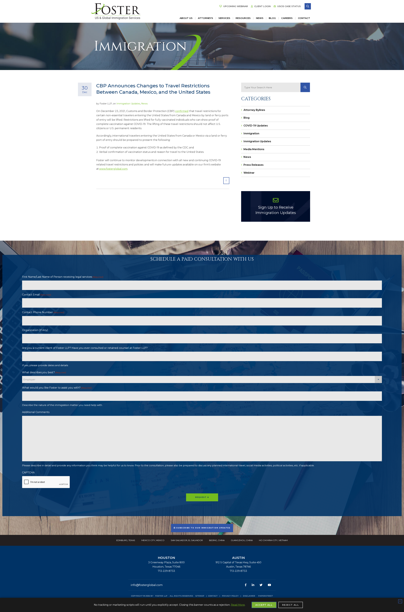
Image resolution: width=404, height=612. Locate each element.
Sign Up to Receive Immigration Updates (275, 210)
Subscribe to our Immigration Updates (202, 528)
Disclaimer (249, 596)
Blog (272, 18)
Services (224, 18)
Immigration (251, 133)
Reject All (290, 604)
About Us (186, 18)
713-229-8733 (166, 570)
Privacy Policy (230, 596)
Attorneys (205, 18)
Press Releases (254, 164)
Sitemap (199, 596)
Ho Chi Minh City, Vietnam (273, 540)
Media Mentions (254, 149)
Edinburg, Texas (125, 540)
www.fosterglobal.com (113, 168)
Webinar (249, 172)
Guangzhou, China (242, 540)
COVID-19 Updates (256, 125)
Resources (243, 18)
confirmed (181, 111)
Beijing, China (217, 540)
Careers (287, 18)
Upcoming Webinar (235, 6)
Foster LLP (161, 596)
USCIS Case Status (289, 6)
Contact (304, 18)
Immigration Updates (128, 103)
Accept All (264, 604)
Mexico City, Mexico (152, 540)
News (259, 18)
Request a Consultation (202, 498)
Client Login (262, 6)
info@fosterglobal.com (147, 585)
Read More (238, 604)
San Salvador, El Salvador (187, 540)
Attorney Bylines (254, 109)
